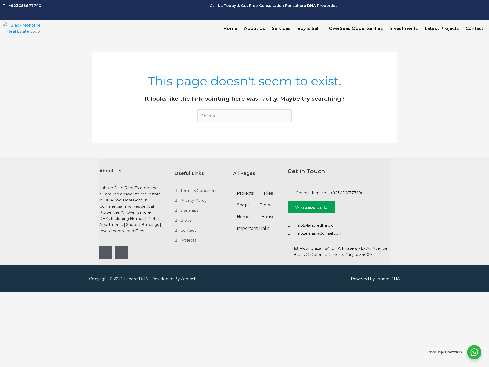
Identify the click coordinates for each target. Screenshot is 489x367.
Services (281, 28)
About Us (254, 28)
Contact (474, 28)
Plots (265, 205)
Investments (403, 28)
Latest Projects (442, 28)
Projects (245, 193)
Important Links (253, 228)
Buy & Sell (308, 28)
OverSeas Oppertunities (356, 28)
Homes (244, 216)
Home (230, 28)
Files (268, 193)
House (268, 216)
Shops (243, 205)
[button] (309, 28)
